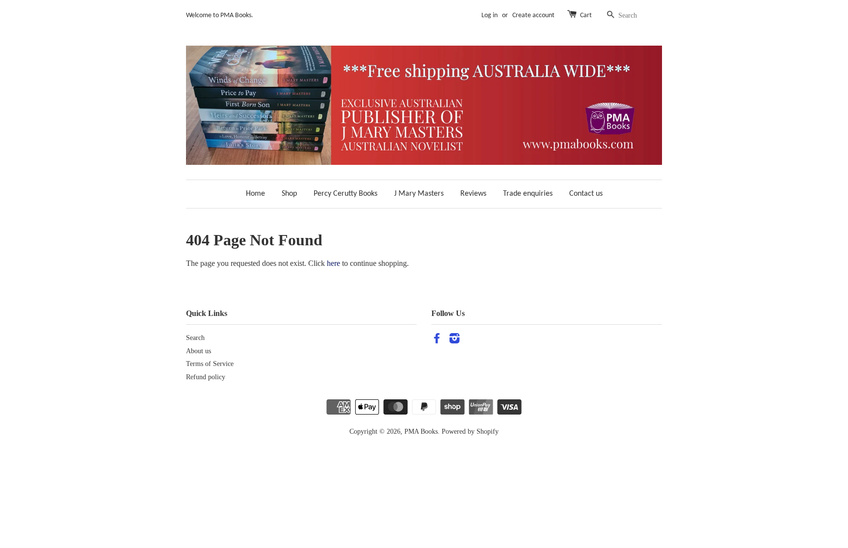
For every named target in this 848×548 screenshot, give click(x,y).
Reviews (473, 194)
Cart (586, 15)
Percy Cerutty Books (345, 194)
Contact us (586, 194)
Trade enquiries (528, 194)
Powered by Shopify (470, 431)
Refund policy (205, 377)
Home (255, 194)
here (333, 263)
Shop (289, 194)
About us (198, 351)
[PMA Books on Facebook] (436, 340)
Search (195, 337)
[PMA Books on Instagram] (454, 340)
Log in (489, 15)
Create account (533, 15)
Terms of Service (210, 363)
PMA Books (421, 431)
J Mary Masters (419, 194)
